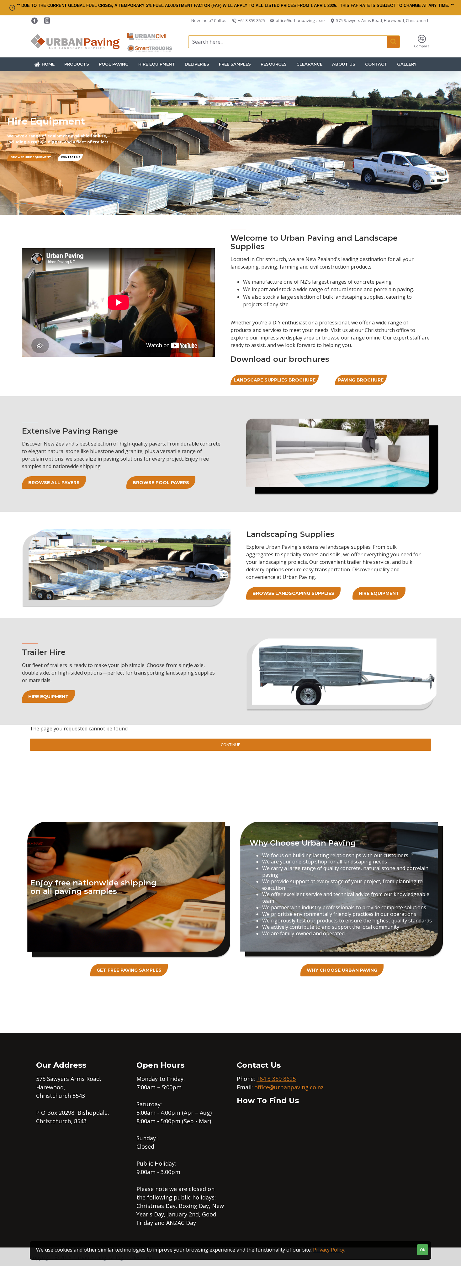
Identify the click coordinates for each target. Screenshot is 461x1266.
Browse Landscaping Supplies (293, 593)
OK (423, 1250)
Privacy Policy (328, 1249)
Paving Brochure (361, 380)
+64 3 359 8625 (276, 1078)
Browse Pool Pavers (161, 482)
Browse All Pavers (54, 482)
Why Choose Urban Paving (342, 970)
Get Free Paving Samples (129, 970)
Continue (230, 744)
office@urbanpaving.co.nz (289, 1087)
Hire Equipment (379, 593)
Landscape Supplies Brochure (274, 380)
